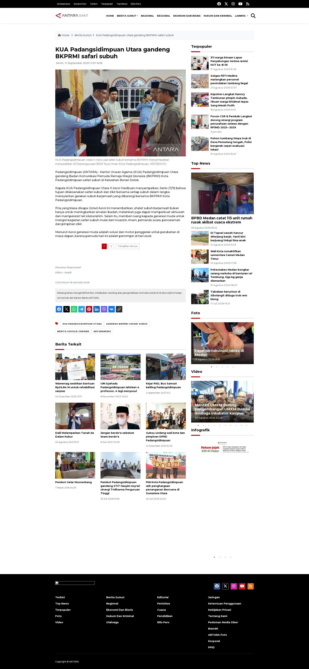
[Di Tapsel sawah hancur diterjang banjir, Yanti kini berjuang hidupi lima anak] (200, 238)
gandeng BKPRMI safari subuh (127, 324)
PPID (211, 647)
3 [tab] (222, 367)
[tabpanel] (222, 343)
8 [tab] (236, 425)
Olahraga (112, 622)
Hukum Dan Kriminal (120, 616)
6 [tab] (225, 425)
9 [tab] (241, 425)
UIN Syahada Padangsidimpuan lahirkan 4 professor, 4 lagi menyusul (119, 387)
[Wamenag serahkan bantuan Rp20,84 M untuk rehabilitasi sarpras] (75, 366)
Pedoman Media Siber (223, 622)
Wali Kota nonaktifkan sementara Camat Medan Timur (227, 255)
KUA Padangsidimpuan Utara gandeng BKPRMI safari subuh (135, 35)
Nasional (147, 15)
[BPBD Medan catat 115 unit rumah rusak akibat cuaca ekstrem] (222, 193)
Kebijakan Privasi (219, 609)
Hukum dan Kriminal (218, 15)
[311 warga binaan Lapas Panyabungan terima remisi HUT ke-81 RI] (200, 62)
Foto (195, 313)
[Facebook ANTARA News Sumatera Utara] (219, 4)
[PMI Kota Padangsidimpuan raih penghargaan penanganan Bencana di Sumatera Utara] (166, 465)
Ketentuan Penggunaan (224, 603)
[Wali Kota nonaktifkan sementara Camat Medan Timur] (200, 256)
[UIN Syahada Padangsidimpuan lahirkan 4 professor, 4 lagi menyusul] (120, 366)
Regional (163, 15)
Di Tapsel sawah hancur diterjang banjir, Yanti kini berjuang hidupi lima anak (228, 236)
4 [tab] (228, 367)
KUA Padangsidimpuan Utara (82, 324)
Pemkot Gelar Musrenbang (73, 482)
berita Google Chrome (73, 331)
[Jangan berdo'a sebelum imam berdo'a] (120, 416)
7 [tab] (230, 425)
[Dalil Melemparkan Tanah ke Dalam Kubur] (75, 416)
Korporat (214, 641)
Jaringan (214, 597)
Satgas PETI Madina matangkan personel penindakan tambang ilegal (229, 79)
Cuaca (161, 609)
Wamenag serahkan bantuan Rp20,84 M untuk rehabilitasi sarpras (75, 387)
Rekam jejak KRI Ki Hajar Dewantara (217, 542)
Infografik (200, 430)
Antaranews (63, 4)
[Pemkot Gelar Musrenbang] (75, 465)
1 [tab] (212, 367)
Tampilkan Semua (128, 246)
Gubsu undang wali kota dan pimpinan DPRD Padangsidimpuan (165, 436)
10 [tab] (246, 425)
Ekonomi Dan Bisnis (187, 15)
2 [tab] (217, 367)
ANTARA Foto (217, 634)
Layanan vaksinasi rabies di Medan (219, 353)
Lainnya (240, 15)
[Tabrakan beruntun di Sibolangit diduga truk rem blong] (200, 297)
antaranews (102, 331)
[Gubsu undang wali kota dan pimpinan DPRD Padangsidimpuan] (166, 416)
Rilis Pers (136, 4)
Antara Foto (80, 4)
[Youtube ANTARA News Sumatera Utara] (240, 4)
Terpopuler (107, 4)
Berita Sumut (126, 15)
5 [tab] (233, 367)
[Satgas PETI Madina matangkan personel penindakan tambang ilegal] (200, 81)
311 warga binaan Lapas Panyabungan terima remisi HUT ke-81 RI (229, 61)
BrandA (213, 628)
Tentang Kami (217, 616)
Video (196, 371)
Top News (122, 4)
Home (110, 15)
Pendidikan (165, 616)
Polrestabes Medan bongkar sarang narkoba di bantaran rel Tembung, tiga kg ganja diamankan (231, 275)
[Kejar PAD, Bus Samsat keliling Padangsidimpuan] (166, 366)
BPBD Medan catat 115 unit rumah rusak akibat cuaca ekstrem (221, 220)
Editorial (162, 597)
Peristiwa (163, 603)
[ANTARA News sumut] (73, 15)
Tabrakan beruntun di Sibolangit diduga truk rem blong (228, 295)
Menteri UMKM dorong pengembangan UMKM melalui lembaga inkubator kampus (222, 409)
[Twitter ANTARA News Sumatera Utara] (226, 4)
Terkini (93, 4)
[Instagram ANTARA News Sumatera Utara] (233, 4)
